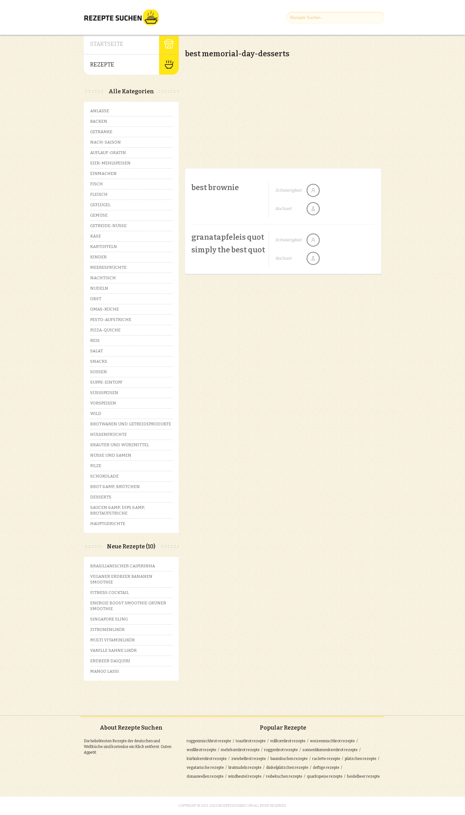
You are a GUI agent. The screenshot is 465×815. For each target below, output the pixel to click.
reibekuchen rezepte (284, 776)
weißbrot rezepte (201, 750)
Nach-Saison (105, 142)
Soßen (98, 371)
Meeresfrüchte (108, 267)
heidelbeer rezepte (363, 776)
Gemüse (99, 215)
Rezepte (102, 64)
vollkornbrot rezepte (288, 741)
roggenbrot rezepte (281, 750)
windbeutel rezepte (245, 776)
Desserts (100, 497)
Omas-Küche (104, 309)
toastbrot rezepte (251, 741)
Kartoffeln (103, 246)
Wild (95, 413)
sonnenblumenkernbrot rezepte (330, 750)
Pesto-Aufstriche (110, 319)
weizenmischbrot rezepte (332, 741)
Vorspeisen (103, 403)
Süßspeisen (104, 392)
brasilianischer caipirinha (122, 566)
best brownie (215, 187)
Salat (96, 351)
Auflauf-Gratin (108, 152)
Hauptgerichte (107, 523)
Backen (98, 121)
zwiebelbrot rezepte (248, 758)
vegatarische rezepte (205, 767)
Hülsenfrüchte (108, 434)
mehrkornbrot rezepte (240, 750)
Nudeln (99, 288)
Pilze (95, 465)
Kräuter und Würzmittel (119, 444)
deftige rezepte (326, 767)
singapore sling (109, 619)
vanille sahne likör (113, 650)
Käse (95, 236)
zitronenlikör (107, 629)
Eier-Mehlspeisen (110, 163)
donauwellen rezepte (205, 776)
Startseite (106, 43)
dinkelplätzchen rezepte (287, 767)
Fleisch (99, 194)
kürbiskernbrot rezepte (207, 758)
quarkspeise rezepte (325, 776)
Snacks (98, 361)
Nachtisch (103, 277)
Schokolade (104, 476)
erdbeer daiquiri (110, 660)
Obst (95, 298)
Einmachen (103, 173)
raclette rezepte (326, 758)
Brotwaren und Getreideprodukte (130, 424)
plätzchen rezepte (360, 758)
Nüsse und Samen (110, 455)
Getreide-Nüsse (108, 225)
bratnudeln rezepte (245, 767)
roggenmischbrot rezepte (209, 741)
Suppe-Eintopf (106, 382)
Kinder (98, 257)
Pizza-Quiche (105, 330)
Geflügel (100, 204)
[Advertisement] (238, 107)
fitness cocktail (109, 592)
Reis (95, 340)
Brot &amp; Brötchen (115, 486)
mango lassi (104, 671)
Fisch (96, 184)
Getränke (101, 131)
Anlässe (99, 110)
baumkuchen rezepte (289, 758)
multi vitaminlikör (112, 640)
